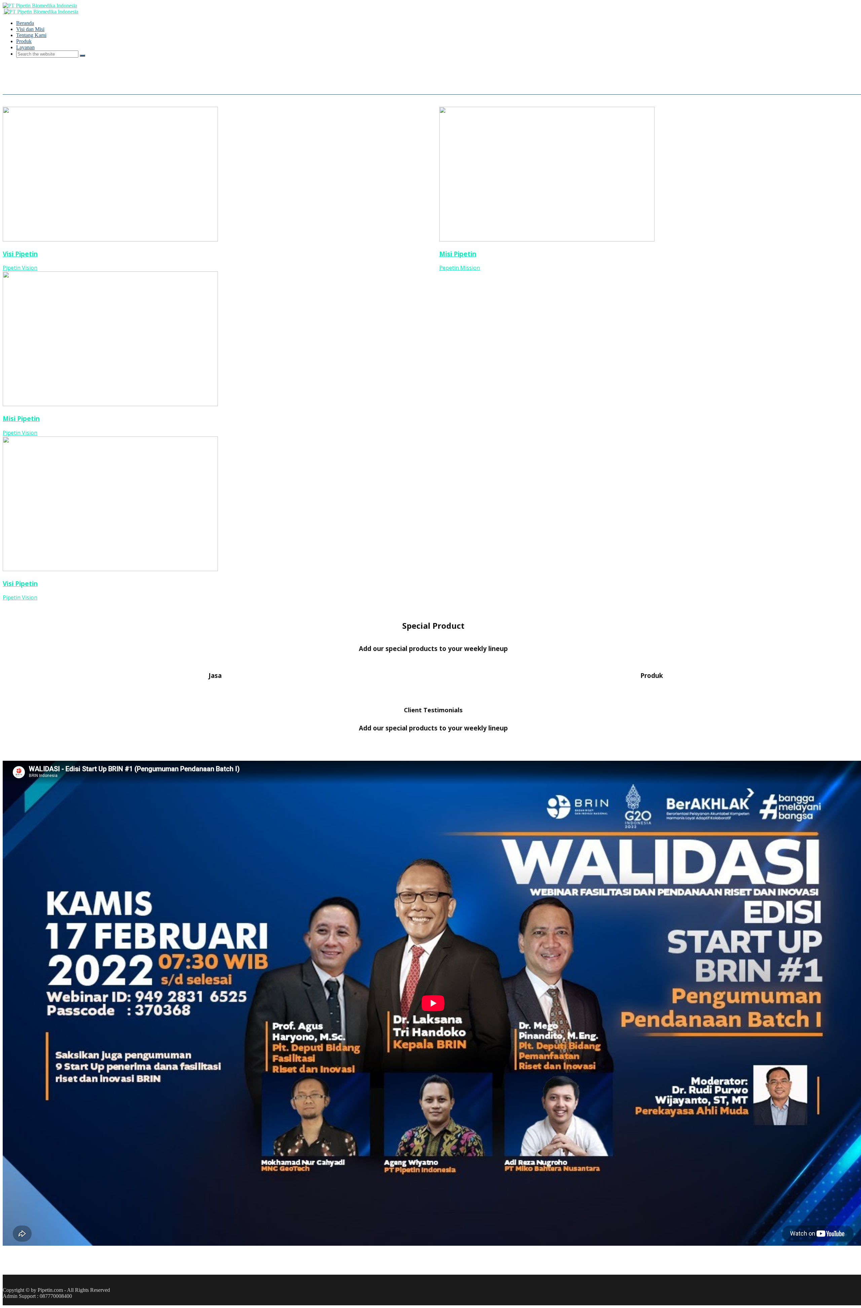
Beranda (25, 23)
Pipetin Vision (20, 267)
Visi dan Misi (30, 29)
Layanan (25, 47)
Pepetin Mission (459, 267)
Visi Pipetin (20, 254)
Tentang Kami (31, 35)
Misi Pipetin (21, 418)
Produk (24, 41)
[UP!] (5, 1302)
